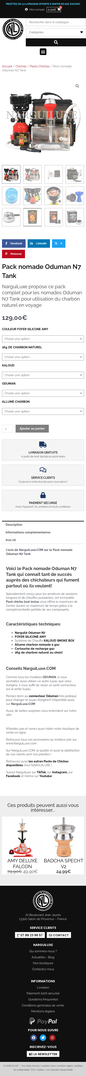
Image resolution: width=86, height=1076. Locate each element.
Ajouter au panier (32, 428)
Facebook (13, 776)
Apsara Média (66, 1070)
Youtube (45, 776)
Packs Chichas (39, 66)
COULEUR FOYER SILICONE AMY (25, 329)
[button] (43, 51)
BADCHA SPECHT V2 (63, 863)
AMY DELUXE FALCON (22, 863)
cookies (40, 1070)
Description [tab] (14, 524)
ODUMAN (8, 383)
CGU (33, 1070)
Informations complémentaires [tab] (28, 532)
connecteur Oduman (43, 696)
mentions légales (65, 1066)
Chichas (21, 66)
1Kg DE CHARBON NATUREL (22, 347)
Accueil (7, 66)
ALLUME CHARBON (16, 401)
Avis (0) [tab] (11, 540)
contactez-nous (48, 1066)
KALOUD (8, 365)
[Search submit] (56, 42)
